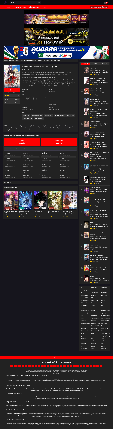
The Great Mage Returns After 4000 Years (99, 166)
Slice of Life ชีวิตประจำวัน (97, 331)
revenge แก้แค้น (105, 320)
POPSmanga (94, 315)
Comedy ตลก (48, 115)
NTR (82, 315)
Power (82, 318)
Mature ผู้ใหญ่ (97, 72)
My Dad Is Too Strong (96, 255)
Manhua (17, 103)
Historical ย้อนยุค (85, 303)
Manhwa (103, 308)
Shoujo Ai (83, 328)
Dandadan (93, 266)
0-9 (15, 366)
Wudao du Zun (94, 245)
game (102, 298)
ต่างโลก (103, 341)
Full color (93, 298)
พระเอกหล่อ (83, 343)
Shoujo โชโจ (94, 328)
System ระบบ (94, 336)
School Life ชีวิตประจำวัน (100, 115)
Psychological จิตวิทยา (97, 318)
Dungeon (93, 295)
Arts (102, 290)
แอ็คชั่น (92, 349)
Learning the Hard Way (97, 142)
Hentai (103, 300)
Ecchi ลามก (101, 126)
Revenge (93, 320)
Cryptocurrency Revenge (98, 177)
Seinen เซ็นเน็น (97, 181)
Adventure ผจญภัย (37, 115)
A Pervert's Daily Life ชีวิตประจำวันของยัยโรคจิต (99, 154)
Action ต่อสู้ (26, 115)
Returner (83, 320)
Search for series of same (88, 326)
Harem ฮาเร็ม (70, 115)
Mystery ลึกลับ (98, 280)
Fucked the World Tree (97, 132)
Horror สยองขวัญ (99, 226)
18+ (81, 287)
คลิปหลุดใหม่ (54, 357)
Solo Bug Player (95, 187)
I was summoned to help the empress (99, 234)
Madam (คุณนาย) (95, 122)
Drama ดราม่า (96, 103)
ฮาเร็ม (102, 343)
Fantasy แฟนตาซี (59, 115)
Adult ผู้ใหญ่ (98, 70)
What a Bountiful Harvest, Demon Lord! (98, 211)
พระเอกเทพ (93, 343)
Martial (93, 310)
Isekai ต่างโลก (105, 303)
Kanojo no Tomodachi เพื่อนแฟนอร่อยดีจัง (98, 110)
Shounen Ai (104, 328)
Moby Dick (93, 68)
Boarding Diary (94, 99)
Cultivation (104, 292)
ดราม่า (92, 341)
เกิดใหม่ (93, 346)
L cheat (93, 305)
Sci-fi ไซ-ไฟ (104, 323)
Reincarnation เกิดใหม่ (101, 239)
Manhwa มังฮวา (85, 310)
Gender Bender (85, 300)
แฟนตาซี (103, 346)
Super (92, 333)
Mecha (93, 313)
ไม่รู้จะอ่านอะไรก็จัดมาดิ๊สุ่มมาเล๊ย (99, 7)
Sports (82, 333)
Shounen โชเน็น (39, 118)
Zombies (83, 341)
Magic (102, 305)
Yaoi (92, 338)
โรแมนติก (103, 349)
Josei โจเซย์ (84, 305)
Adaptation (104, 287)
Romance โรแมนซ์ (27, 118)
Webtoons (83, 338)
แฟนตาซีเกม (84, 349)
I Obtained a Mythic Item (98, 89)
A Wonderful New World (97, 78)
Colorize (92, 276)
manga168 (83, 308)
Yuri (102, 338)
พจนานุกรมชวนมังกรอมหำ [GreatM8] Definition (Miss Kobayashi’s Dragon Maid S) (98, 199)
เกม (81, 346)
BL (81, 292)
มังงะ (60, 357)
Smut (102, 331)
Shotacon (104, 326)
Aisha (91, 222)
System (83, 336)
